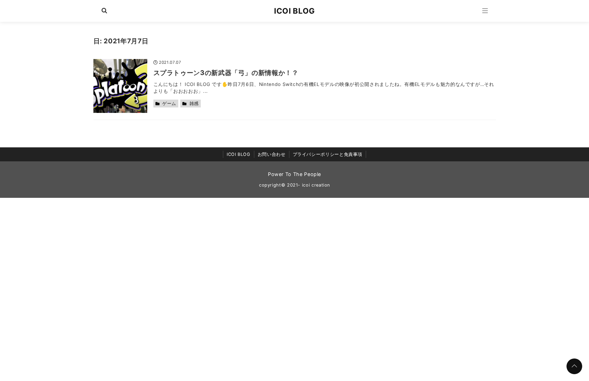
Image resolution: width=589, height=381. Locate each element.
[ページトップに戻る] (574, 366)
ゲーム (169, 103)
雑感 (194, 103)
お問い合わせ (272, 154)
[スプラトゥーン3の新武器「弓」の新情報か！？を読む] (120, 86)
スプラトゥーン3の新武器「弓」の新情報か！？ (226, 73)
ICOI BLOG (294, 10)
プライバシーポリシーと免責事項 (328, 154)
